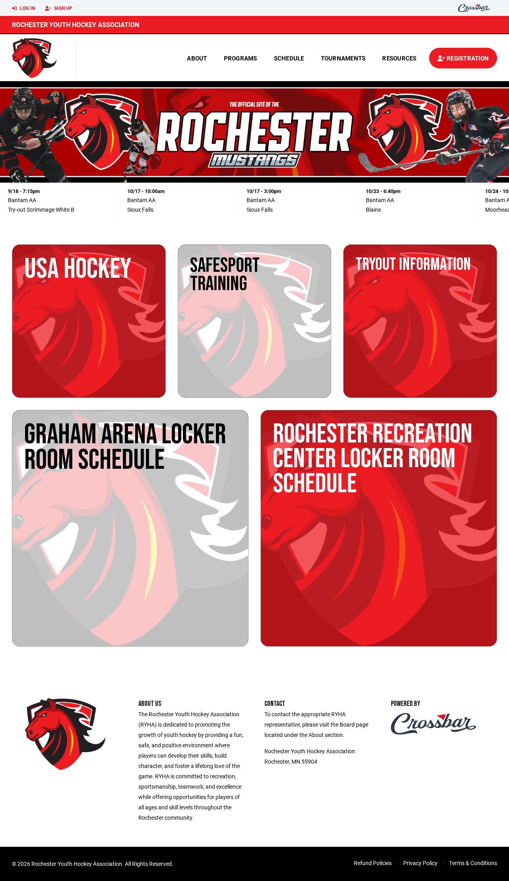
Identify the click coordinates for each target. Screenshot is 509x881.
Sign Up (62, 8)
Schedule (289, 58)
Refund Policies (373, 863)
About (197, 58)
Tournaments (343, 58)
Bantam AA (22, 200)
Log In (27, 8)
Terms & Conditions (473, 863)
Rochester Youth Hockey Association (75, 24)
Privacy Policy (420, 863)
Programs (240, 58)
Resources (399, 58)
